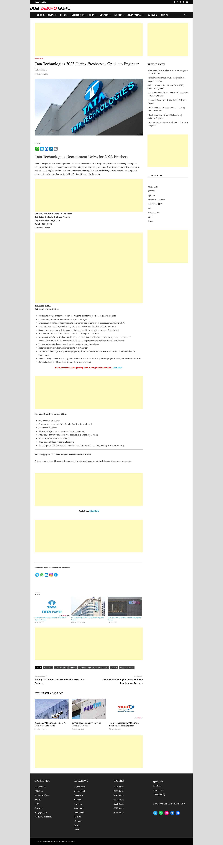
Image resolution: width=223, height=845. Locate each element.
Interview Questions (156, 199)
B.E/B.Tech (64, 667)
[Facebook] (174, 2)
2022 (50, 667)
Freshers (82, 667)
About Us (157, 785)
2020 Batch (119, 808)
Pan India (114, 667)
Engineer (73, 667)
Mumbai (77, 821)
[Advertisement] (89, 39)
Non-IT (151, 216)
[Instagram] (177, 2)
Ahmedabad (79, 791)
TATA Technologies (127, 667)
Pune (76, 829)
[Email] (186, 2)
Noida (77, 825)
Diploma (151, 195)
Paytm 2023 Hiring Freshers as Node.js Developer (86, 724)
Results (164, 15)
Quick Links (153, 15)
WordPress (63, 841)
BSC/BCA (63, 15)
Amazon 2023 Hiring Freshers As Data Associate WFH (50, 724)
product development (92, 167)
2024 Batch (119, 791)
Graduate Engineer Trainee (98, 667)
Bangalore (78, 795)
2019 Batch (119, 812)
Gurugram (78, 808)
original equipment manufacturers (63, 170)
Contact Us (158, 790)
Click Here (117, 367)
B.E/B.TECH (52, 15)
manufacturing (75, 167)
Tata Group (96, 163)
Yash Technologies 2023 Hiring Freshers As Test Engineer (124, 724)
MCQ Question (154, 212)
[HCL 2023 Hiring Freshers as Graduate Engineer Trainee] (88, 606)
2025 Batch (119, 786)
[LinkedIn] (180, 2)
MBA (150, 208)
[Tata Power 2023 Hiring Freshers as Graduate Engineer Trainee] (52, 606)
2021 (45, 667)
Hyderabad (79, 812)
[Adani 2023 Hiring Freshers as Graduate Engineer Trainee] (125, 606)
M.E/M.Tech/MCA (77, 15)
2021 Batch (119, 804)
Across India (79, 786)
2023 (56, 667)
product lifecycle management (55, 167)
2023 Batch (119, 795)
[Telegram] (183, 2)
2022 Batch (119, 799)
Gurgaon (78, 804)
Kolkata (77, 816)
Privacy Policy (159, 794)
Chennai (77, 799)
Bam (72, 841)
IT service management (116, 167)
